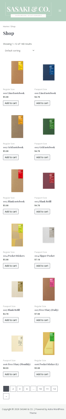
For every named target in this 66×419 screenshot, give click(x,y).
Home (6, 26)
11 (47, 388)
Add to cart (11, 103)
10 (40, 388)
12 (54, 388)
